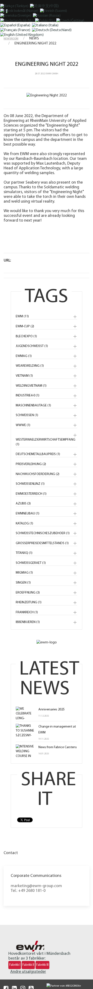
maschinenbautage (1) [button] (33, 405)
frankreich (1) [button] (27, 612)
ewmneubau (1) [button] (27, 513)
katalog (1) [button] (24, 523)
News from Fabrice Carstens (57, 747)
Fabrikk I (14, 965)
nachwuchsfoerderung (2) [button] (37, 474)
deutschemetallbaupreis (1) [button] (38, 454)
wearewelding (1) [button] (30, 366)
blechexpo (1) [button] (26, 336)
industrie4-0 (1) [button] (27, 395)
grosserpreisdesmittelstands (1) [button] (42, 543)
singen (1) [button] (23, 583)
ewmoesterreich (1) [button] (31, 494)
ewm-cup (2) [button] (25, 326)
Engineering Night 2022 (46, 64)
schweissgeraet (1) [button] (31, 563)
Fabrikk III (42, 965)
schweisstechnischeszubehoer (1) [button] (43, 533)
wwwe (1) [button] (23, 425)
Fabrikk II (28, 965)
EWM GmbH (52, 73)
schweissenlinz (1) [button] (30, 484)
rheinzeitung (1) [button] (28, 602)
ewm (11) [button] (22, 316)
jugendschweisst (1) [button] (32, 346)
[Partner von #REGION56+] (59, 985)
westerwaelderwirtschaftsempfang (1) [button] (45, 442)
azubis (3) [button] (23, 503)
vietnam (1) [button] (24, 376)
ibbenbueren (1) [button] (28, 622)
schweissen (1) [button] (27, 415)
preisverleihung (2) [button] (31, 464)
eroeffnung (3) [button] (28, 592)
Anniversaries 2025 (51, 709)
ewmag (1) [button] (24, 356)
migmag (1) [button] (24, 573)
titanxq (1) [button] (24, 553)
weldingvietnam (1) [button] (31, 386)
